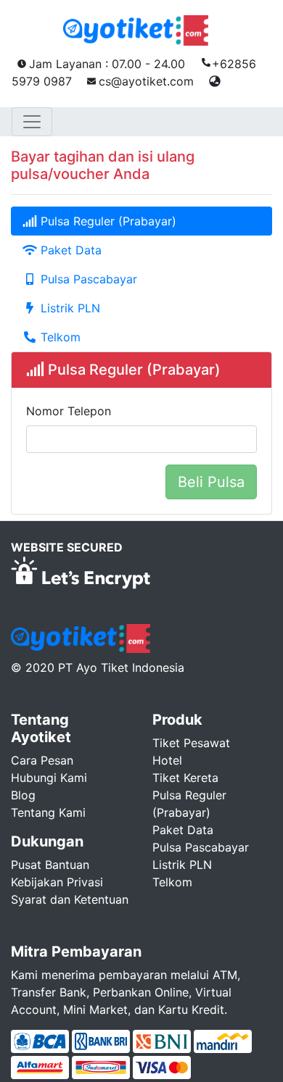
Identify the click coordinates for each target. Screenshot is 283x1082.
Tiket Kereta (185, 777)
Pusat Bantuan (50, 864)
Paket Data (69, 250)
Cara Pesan (42, 760)
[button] (215, 81)
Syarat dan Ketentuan (69, 899)
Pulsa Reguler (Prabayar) (106, 221)
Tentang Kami (48, 812)
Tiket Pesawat (191, 743)
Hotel (167, 760)
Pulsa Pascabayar (87, 279)
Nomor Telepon (68, 411)
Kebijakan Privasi (57, 882)
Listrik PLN (68, 308)
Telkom (59, 337)
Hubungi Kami (49, 777)
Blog (23, 795)
